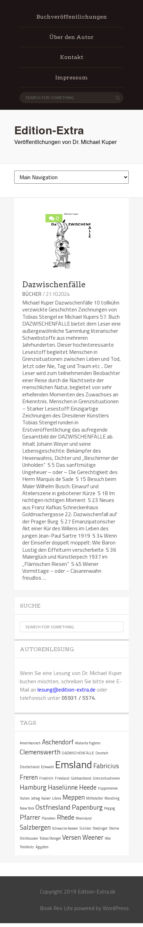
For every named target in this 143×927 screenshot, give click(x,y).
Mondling (111, 798)
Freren (29, 777)
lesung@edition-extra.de (66, 689)
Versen (71, 837)
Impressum (71, 77)
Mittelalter (94, 798)
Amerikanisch (30, 743)
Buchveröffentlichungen (71, 16)
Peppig (109, 808)
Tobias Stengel (50, 838)
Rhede (65, 817)
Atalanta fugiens (87, 743)
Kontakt (71, 57)
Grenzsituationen (106, 778)
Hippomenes (108, 788)
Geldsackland (81, 778)
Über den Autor (71, 37)
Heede (87, 787)
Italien (25, 798)
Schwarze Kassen (65, 828)
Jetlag (35, 798)
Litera (56, 798)
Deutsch (101, 753)
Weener (92, 837)
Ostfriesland (52, 807)
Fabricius (106, 766)
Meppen (73, 797)
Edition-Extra (49, 130)
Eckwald (47, 767)
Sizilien (85, 828)
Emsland (73, 764)
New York (27, 808)
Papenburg (87, 807)
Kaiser (46, 798)
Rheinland (84, 818)
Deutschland (30, 767)
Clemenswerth (40, 752)
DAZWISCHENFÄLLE (78, 753)
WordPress (116, 908)
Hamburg (33, 787)
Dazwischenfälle (54, 284)
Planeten (49, 818)
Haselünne (63, 787)
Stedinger (100, 828)
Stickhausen (29, 838)
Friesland (62, 778)
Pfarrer (30, 817)
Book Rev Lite (56, 908)
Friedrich (46, 778)
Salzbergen (35, 827)
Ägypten (42, 847)
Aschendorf (58, 742)
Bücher (31, 294)
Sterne (114, 828)
